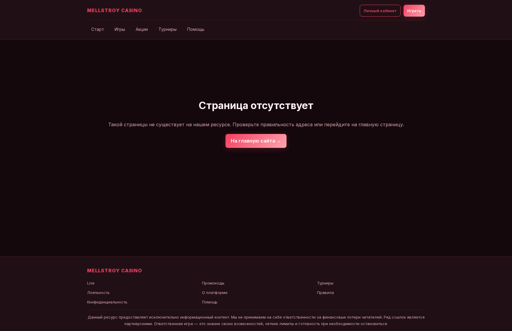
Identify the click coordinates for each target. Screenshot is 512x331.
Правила (325, 292)
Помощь (195, 29)
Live (91, 283)
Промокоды (213, 283)
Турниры (168, 29)
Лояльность (98, 292)
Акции (142, 29)
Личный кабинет (380, 10)
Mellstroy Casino (114, 10)
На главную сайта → (256, 141)
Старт (97, 29)
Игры (120, 29)
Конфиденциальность (107, 302)
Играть (414, 10)
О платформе (215, 292)
